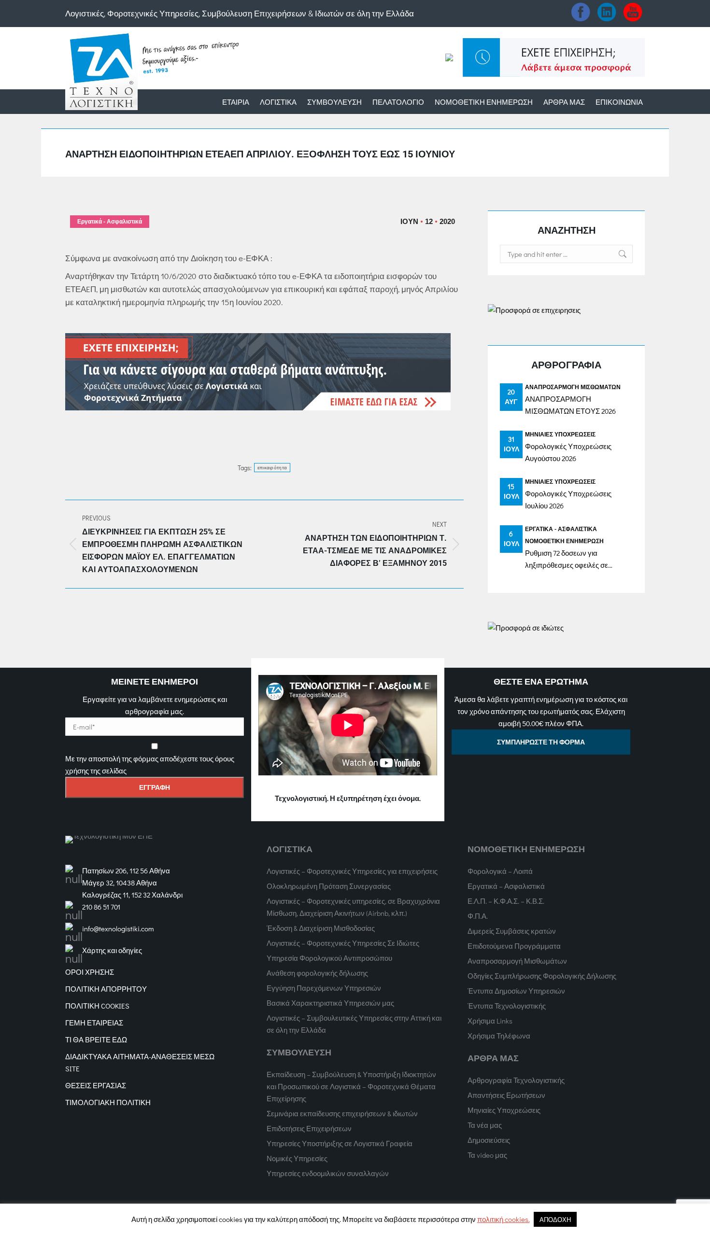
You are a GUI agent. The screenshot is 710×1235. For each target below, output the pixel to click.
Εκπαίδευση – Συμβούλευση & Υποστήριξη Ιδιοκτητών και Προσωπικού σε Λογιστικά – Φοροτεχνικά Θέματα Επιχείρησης (351, 1086)
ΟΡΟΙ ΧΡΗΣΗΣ (89, 972)
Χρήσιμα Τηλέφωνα (499, 1035)
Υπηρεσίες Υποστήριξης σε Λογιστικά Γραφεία (339, 1143)
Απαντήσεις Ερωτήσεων (506, 1095)
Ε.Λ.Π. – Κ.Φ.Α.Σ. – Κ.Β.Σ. (506, 901)
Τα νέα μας (485, 1125)
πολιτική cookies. (503, 1219)
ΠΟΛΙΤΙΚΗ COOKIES (97, 1005)
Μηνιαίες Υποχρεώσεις (560, 434)
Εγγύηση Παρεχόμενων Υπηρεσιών (324, 988)
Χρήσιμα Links (490, 1020)
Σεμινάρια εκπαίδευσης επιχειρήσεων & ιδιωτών (342, 1113)
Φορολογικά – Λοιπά (500, 871)
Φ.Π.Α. (478, 916)
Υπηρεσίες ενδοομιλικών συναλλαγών (328, 1173)
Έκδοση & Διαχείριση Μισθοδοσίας (321, 928)
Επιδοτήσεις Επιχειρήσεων (309, 1128)
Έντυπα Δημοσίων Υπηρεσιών (516, 991)
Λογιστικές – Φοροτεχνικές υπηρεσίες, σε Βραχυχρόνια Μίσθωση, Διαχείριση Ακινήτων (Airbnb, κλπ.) (353, 907)
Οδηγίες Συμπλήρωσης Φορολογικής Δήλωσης (542, 976)
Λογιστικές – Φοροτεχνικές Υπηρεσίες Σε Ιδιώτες (343, 943)
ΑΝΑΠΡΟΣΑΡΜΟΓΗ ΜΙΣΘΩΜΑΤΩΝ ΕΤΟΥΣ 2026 (570, 405)
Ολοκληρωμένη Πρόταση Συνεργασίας (329, 886)
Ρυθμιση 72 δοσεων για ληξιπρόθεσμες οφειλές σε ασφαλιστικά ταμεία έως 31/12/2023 (566, 559)
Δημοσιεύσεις (489, 1140)
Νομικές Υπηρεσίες (297, 1158)
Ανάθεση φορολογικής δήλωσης (317, 973)
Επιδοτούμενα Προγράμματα (514, 946)
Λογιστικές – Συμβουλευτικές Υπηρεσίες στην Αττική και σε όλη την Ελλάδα (354, 1024)
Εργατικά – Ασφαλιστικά (506, 886)
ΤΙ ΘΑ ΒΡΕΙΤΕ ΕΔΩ (96, 1039)
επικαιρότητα (272, 467)
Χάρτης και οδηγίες (112, 950)
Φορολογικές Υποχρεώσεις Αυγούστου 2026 (568, 452)
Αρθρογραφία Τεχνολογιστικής (516, 1080)
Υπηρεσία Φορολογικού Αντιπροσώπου (329, 958)
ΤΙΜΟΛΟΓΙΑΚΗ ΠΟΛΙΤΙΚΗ (108, 1102)
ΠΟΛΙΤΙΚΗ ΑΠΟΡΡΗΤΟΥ (106, 989)
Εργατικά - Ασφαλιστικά (109, 221)
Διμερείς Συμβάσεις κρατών (512, 931)
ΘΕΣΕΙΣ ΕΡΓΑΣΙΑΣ (95, 1085)
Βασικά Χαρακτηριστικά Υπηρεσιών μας (330, 1003)
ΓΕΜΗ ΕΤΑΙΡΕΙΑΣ (94, 1022)
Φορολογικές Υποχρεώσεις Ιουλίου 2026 (568, 499)
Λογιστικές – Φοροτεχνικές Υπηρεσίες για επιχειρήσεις (352, 871)
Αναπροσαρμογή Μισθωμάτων (573, 387)
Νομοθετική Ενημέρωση (564, 541)
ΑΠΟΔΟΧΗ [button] (555, 1219)
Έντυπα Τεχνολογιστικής (507, 1005)
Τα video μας (487, 1155)
